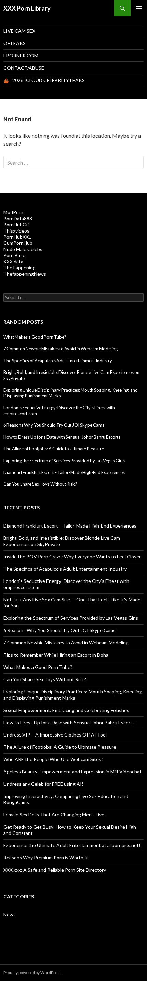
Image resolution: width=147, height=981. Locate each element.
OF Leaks (14, 43)
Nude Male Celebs (22, 249)
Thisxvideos (16, 231)
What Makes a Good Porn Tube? (34, 337)
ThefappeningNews (24, 274)
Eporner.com (20, 55)
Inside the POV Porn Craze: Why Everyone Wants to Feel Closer (72, 556)
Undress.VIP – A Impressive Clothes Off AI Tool (55, 735)
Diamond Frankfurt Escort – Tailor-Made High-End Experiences (64, 472)
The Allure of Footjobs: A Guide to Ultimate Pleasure (53, 448)
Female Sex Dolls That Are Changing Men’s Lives (55, 814)
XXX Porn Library (27, 8)
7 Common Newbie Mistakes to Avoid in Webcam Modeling (60, 348)
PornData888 (17, 218)
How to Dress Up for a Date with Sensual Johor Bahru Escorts (61, 437)
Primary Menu (139, 8)
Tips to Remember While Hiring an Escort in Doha (55, 655)
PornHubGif (16, 224)
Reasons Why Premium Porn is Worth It (45, 857)
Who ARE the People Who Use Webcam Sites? (53, 759)
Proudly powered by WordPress (32, 972)
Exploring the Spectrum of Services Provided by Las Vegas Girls (64, 460)
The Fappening (19, 267)
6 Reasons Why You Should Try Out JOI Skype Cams (53, 425)
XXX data (13, 261)
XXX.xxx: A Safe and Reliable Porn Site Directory (54, 870)
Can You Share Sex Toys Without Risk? (40, 484)
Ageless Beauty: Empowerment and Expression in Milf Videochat (72, 771)
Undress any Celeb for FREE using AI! (43, 784)
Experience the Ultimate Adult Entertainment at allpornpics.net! (72, 845)
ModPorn (13, 212)
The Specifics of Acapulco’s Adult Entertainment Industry (57, 360)
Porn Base (14, 255)
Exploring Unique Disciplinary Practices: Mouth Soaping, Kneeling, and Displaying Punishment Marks (73, 695)
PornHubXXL (17, 237)
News (9, 914)
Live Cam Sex (19, 31)
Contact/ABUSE (23, 68)
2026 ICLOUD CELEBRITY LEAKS (48, 80)
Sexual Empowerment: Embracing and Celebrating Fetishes (66, 710)
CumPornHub (17, 243)
